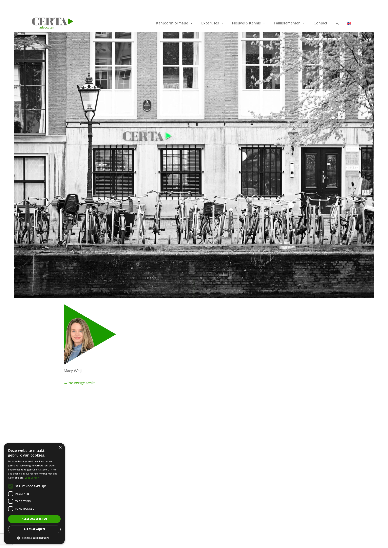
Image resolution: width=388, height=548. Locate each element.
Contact (320, 23)
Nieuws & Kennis (246, 23)
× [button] (60, 447)
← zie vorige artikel (80, 383)
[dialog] (34, 493)
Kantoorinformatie (172, 23)
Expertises (210, 23)
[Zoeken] (337, 23)
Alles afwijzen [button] (34, 529)
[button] (34, 538)
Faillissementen (287, 23)
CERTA (40, 22)
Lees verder (32, 477)
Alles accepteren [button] (34, 519)
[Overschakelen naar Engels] (350, 23)
